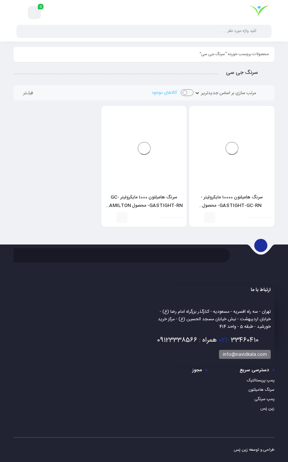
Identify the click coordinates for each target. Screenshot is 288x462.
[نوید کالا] (259, 12)
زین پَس (267, 408)
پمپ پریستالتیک (260, 380)
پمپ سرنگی (264, 399)
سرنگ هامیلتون (261, 390)
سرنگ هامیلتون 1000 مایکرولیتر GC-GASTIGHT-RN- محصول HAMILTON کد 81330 (144, 206)
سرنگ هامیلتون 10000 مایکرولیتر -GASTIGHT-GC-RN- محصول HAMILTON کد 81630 (232, 206)
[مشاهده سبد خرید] (34, 13)
